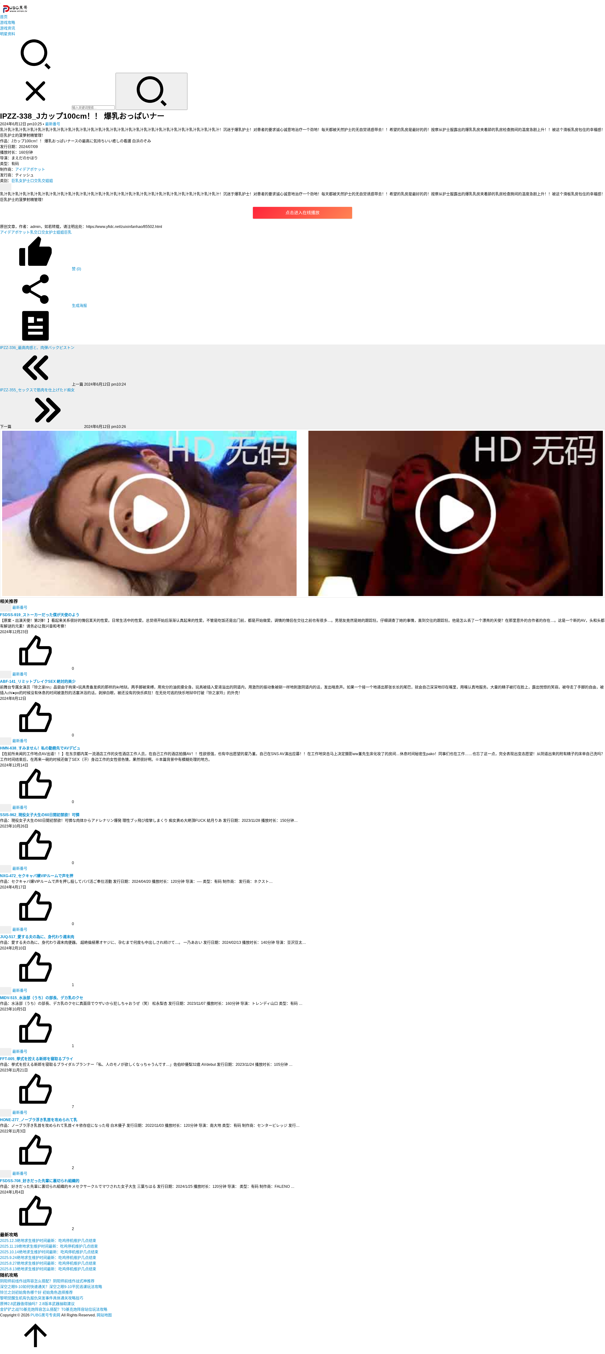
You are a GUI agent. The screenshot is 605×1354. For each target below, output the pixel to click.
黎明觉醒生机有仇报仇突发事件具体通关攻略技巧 (41, 1298)
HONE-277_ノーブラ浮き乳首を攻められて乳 (38, 1120)
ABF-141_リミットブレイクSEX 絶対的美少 (38, 681)
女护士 (24, 181)
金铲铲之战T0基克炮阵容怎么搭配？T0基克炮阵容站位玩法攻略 (53, 1309)
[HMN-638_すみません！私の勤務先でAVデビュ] (6, 741)
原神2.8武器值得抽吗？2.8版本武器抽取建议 (37, 1304)
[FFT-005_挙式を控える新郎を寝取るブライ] (6, 1051)
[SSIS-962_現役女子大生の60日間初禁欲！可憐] (6, 807)
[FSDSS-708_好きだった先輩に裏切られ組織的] (6, 1173)
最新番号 (52, 124)
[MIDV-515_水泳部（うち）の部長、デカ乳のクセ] (6, 990)
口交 (34, 181)
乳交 (41, 181)
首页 (4, 17)
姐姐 (49, 181)
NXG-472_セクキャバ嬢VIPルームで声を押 (36, 876)
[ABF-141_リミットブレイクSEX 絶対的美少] (6, 674)
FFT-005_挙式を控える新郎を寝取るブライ (36, 1059)
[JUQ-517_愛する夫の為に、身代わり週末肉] (6, 929)
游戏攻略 (7, 23)
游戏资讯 (7, 28)
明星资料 (7, 34)
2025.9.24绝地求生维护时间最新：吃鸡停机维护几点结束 (48, 1258)
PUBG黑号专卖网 (45, 1315)
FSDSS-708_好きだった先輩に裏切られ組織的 (39, 1181)
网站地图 (104, 1315)
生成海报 (79, 306)
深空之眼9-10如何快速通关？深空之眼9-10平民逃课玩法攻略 (51, 1287)
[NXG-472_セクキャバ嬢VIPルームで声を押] (6, 868)
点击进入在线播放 (302, 212)
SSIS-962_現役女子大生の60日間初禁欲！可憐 (39, 815)
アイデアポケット (30, 169)
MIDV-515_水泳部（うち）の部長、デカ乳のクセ (41, 998)
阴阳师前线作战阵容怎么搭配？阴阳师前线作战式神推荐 (47, 1281)
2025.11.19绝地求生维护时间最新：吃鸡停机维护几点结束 (49, 1246)
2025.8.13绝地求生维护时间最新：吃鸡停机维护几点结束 (48, 1269)
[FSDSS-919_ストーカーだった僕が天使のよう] (6, 607)
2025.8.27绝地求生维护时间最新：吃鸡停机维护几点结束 (48, 1263)
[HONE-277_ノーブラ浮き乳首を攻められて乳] (6, 1112)
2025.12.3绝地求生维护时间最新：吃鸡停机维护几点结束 (48, 1241)
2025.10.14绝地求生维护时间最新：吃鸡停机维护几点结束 (49, 1252)
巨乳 (15, 181)
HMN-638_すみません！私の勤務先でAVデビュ (40, 748)
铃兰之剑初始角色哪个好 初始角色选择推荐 (36, 1292)
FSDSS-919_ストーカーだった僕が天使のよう (39, 615)
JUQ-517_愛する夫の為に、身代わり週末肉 (37, 937)
